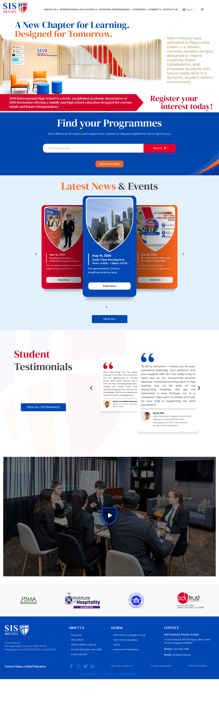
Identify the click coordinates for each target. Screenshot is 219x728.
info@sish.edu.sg (181, 654)
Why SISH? (77, 639)
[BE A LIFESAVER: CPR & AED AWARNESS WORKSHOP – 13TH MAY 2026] (154, 228)
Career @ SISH (79, 654)
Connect (154, 9)
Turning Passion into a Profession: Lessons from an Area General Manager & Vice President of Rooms (64, 259)
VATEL (117, 644)
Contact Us (170, 9)
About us (50, 9)
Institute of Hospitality (126, 649)
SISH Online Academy (126, 639)
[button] (105, 109)
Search (158, 148)
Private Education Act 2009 (86, 649)
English (189, 9)
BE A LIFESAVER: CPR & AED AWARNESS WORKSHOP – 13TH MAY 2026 (156, 259)
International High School (77, 9)
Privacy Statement (161, 666)
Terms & (122, 666)
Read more (63, 280)
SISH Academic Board (83, 644)
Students (138, 9)
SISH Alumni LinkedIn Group (129, 635)
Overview (76, 635)
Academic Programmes (114, 9)
